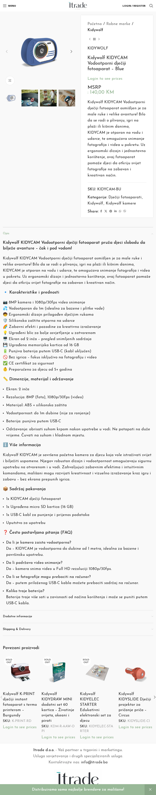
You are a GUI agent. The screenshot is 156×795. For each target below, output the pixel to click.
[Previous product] (90, 39)
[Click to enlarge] (10, 80)
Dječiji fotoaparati (125, 197)
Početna (95, 24)
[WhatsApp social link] (120, 211)
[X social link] (105, 211)
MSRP (94, 87)
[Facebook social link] (101, 211)
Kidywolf (95, 30)
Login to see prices (105, 79)
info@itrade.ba (94, 762)
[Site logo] (78, 5)
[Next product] (99, 39)
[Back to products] (94, 39)
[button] (6, 51)
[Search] (151, 6)
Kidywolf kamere (121, 203)
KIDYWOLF (98, 48)
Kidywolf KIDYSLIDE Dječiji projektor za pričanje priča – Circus (135, 704)
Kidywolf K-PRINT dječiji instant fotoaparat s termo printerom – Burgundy (20, 704)
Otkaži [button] (150, 789)
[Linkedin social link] (115, 211)
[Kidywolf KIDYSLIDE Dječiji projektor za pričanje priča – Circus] (136, 672)
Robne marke (118, 24)
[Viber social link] (124, 211)
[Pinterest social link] (110, 211)
